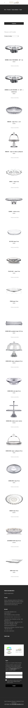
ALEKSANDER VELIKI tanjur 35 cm (14, 540)
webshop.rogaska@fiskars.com (10, 625)
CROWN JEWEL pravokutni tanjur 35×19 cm (14, 331)
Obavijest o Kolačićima (16, 701)
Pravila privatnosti (13, 668)
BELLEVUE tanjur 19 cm (14, 241)
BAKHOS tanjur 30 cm (14, 510)
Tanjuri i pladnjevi (15, 9)
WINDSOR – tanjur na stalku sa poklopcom (14, 151)
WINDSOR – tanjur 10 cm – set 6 (14, 121)
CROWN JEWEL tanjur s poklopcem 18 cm (14, 451)
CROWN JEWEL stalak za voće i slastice (14, 421)
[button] (14, 66)
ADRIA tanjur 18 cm (14, 570)
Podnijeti (14, 685)
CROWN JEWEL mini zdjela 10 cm (14, 391)
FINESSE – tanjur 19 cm (14, 181)
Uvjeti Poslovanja (7, 701)
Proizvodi (8, 9)
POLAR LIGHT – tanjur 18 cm (14, 271)
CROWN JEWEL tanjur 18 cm (14, 480)
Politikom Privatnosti (16, 681)
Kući (5, 9)
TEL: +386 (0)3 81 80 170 (16, 617)
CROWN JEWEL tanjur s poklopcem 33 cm (14, 361)
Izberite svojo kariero (8, 593)
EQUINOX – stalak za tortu (14, 211)
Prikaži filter (14, 23)
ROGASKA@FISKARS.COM (8, 617)
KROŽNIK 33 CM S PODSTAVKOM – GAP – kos (14, 60)
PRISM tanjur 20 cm (14, 301)
